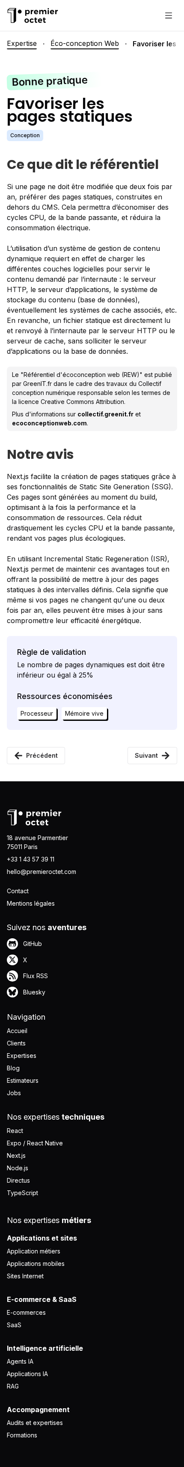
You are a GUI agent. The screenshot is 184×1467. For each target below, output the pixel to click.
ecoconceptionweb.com (49, 423)
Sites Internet (25, 1276)
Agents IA (20, 1361)
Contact (18, 891)
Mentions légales (31, 903)
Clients (16, 1043)
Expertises (21, 1055)
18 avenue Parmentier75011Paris (37, 842)
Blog (13, 1068)
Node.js (17, 1168)
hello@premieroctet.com (41, 871)
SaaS (14, 1324)
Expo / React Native (35, 1143)
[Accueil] (32, 15)
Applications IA (27, 1373)
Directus (18, 1180)
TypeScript (22, 1192)
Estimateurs (23, 1080)
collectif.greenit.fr (105, 414)
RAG (13, 1386)
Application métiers (33, 1251)
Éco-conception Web (84, 43)
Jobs (14, 1092)
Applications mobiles (36, 1263)
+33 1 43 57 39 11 (30, 859)
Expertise (22, 43)
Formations (22, 1435)
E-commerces (26, 1312)
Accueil (17, 1030)
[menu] (168, 15)
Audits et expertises (35, 1422)
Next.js (16, 1155)
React (15, 1130)
